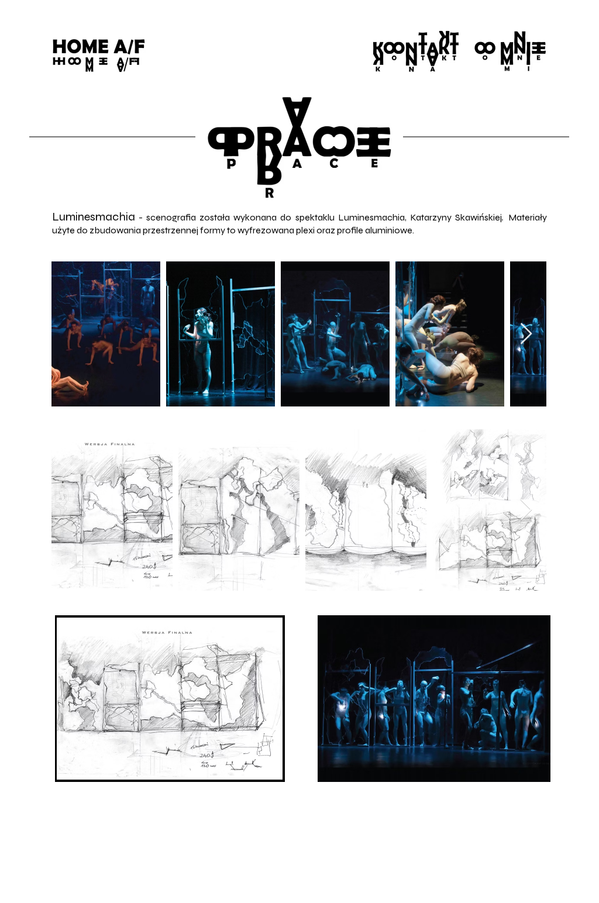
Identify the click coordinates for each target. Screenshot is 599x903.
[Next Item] (526, 334)
